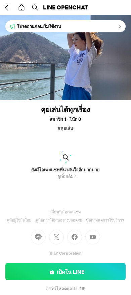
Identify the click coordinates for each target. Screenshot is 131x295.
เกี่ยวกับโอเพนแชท (65, 212)
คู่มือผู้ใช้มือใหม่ (21, 220)
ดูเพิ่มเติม (65, 176)
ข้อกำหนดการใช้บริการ (105, 220)
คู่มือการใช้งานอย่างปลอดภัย (61, 220)
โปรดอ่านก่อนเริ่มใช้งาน (39, 26)
